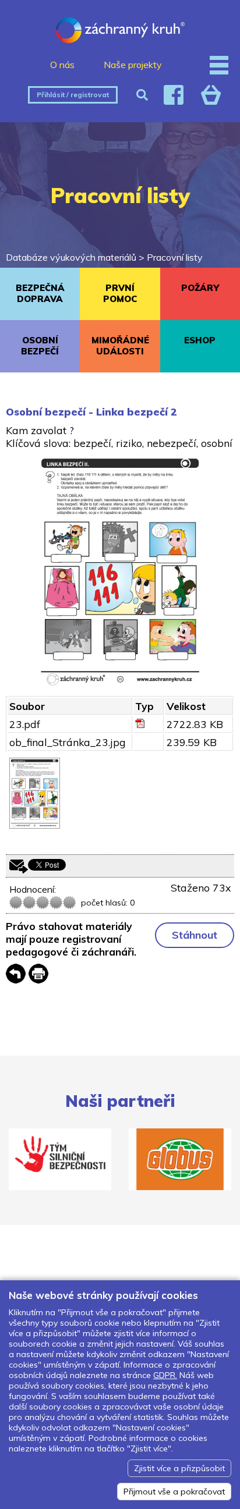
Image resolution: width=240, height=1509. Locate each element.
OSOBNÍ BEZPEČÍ (40, 346)
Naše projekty (133, 64)
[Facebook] (173, 95)
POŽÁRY (200, 287)
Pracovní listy (175, 257)
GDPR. (165, 1375)
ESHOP (200, 340)
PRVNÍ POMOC (120, 293)
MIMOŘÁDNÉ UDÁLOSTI (120, 346)
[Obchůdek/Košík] (211, 95)
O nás (62, 64)
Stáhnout (194, 935)
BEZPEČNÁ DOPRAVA (40, 293)
